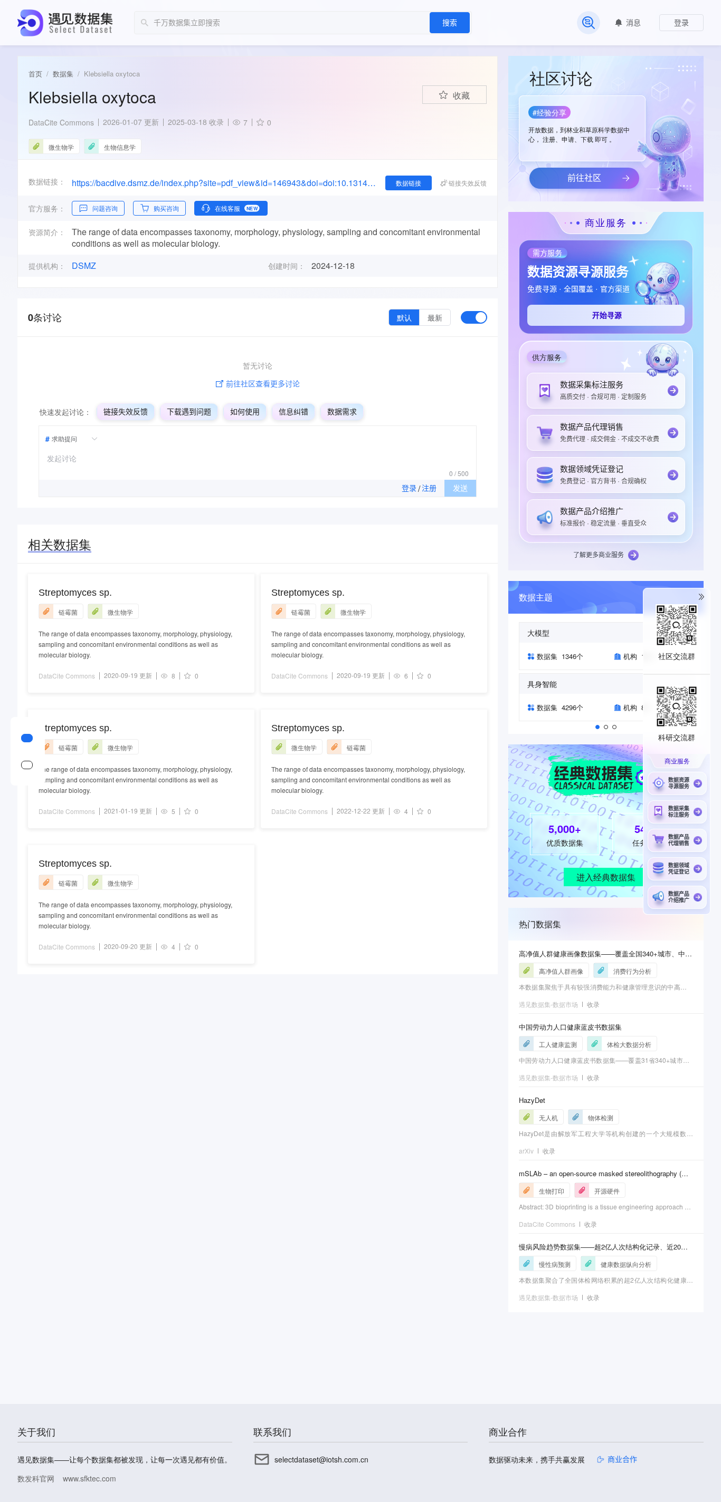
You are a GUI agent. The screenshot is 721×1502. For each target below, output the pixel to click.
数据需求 (342, 412)
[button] (581, 125)
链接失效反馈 (125, 412)
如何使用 (245, 412)
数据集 (63, 74)
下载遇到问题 (189, 412)
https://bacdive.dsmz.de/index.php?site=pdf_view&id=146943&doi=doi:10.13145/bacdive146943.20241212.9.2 (224, 183)
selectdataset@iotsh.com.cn (321, 1459)
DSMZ (84, 266)
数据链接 (408, 182)
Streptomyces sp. (75, 592)
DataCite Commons (61, 122)
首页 (35, 74)
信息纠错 (293, 412)
